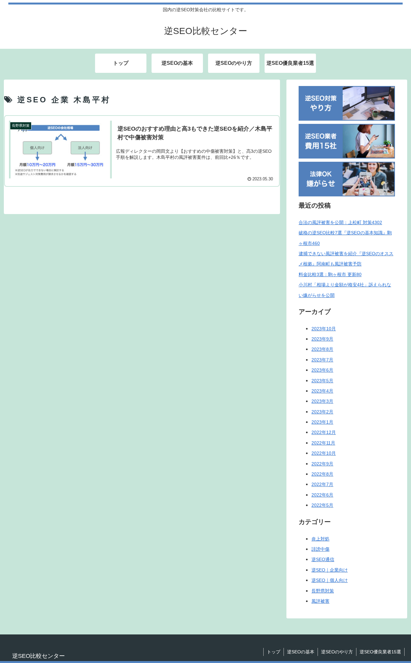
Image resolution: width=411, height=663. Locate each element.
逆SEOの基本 (300, 651)
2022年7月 (322, 484)
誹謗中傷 (320, 549)
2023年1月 (322, 422)
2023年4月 (322, 390)
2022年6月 (322, 494)
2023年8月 (322, 349)
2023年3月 (322, 401)
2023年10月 (323, 328)
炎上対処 (320, 538)
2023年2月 (322, 411)
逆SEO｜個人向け (329, 580)
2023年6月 (322, 370)
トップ (273, 651)
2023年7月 (322, 359)
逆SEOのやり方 (337, 651)
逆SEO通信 (322, 559)
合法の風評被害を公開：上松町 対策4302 (340, 222)
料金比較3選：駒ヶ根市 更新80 (330, 274)
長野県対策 (322, 590)
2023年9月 (322, 338)
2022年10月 (323, 453)
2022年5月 (322, 505)
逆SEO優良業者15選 (380, 651)
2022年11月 (323, 442)
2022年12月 (323, 432)
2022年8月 (322, 474)
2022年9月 (322, 463)
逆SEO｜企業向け (329, 570)
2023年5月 (322, 380)
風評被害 (320, 601)
